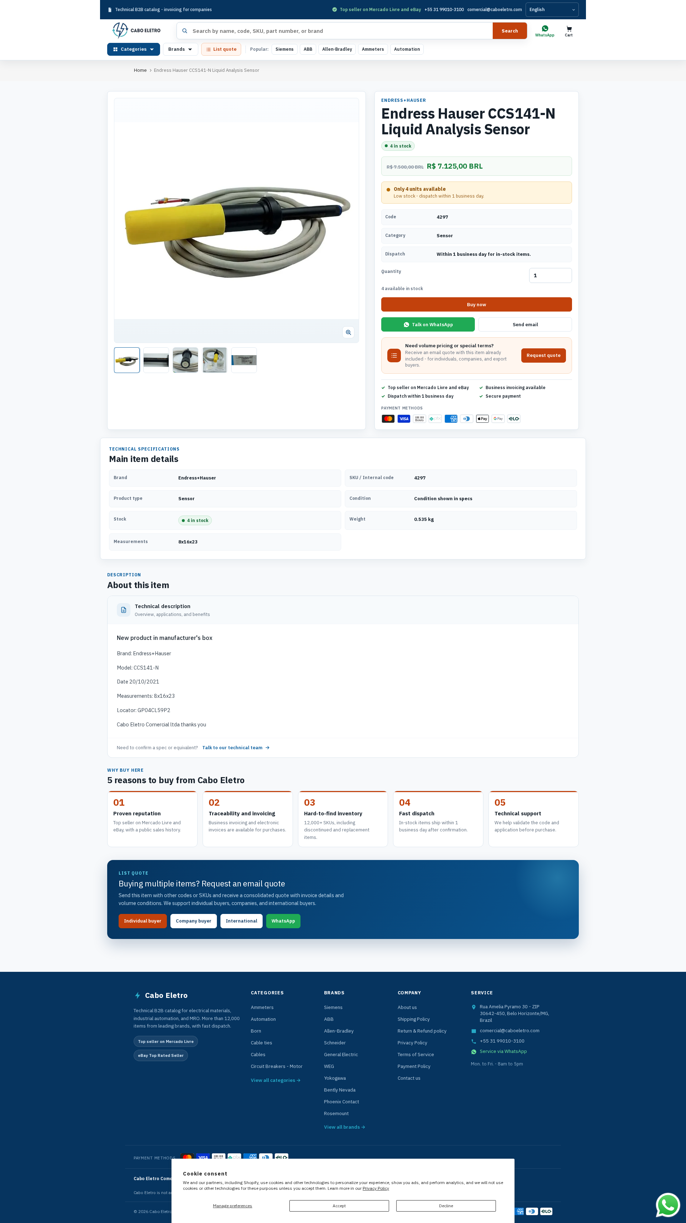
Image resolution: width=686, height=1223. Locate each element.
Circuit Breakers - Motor (277, 1066)
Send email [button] (525, 325)
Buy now (476, 305)
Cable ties (261, 1042)
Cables (258, 1054)
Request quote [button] (544, 355)
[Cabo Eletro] (139, 30)
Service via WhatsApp (503, 1051)
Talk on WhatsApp (432, 325)
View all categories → (276, 1080)
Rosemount (336, 1113)
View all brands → (345, 1127)
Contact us (409, 1078)
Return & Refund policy (422, 1031)
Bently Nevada (340, 1090)
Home (140, 70)
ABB (308, 49)
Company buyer (194, 921)
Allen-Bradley (337, 49)
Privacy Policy (376, 1188)
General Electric (341, 1054)
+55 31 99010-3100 (444, 9)
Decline (446, 1205)
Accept (339, 1205)
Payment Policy (414, 1066)
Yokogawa (335, 1078)
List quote (225, 49)
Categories (133, 49)
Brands (176, 49)
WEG (329, 1066)
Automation (407, 49)
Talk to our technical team (232, 748)
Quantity (391, 271)
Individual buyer (142, 921)
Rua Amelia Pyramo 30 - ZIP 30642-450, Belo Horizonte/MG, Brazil (514, 1013)
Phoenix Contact (341, 1101)
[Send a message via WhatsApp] (668, 1205)
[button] (236, 220)
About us (407, 1007)
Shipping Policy (414, 1019)
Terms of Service (416, 1054)
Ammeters (373, 49)
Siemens (284, 49)
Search (510, 31)
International (241, 921)
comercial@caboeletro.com (494, 9)
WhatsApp (283, 921)
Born (256, 1031)
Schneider (335, 1042)
